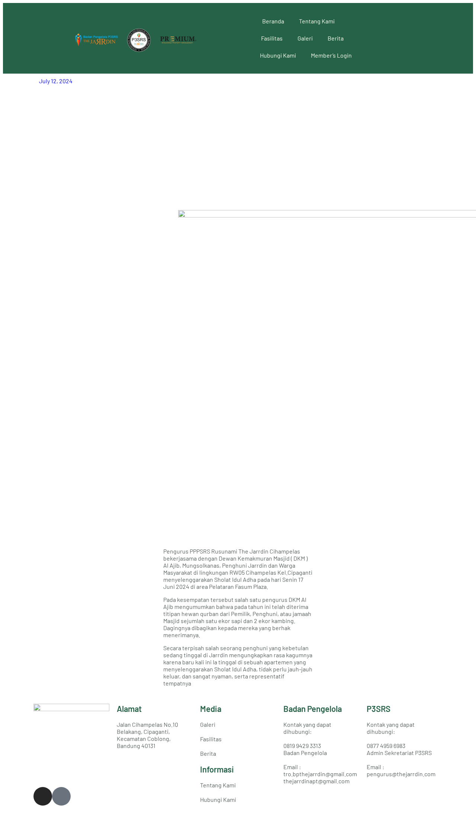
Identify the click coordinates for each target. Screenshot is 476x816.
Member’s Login (331, 55)
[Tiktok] (61, 796)
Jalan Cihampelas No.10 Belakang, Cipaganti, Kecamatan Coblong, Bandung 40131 (147, 735)
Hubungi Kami (278, 55)
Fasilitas (272, 38)
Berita (336, 38)
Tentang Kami (317, 21)
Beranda (273, 21)
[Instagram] (42, 796)
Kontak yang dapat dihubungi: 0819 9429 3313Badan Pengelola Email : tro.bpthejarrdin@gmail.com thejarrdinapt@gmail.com (320, 752)
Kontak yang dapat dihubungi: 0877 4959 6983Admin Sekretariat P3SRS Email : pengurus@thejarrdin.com (401, 749)
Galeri (305, 38)
